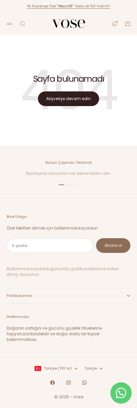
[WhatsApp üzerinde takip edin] (84, 382)
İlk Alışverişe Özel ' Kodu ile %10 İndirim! (68, 6)
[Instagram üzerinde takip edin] (68, 382)
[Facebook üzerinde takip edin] (52, 382)
